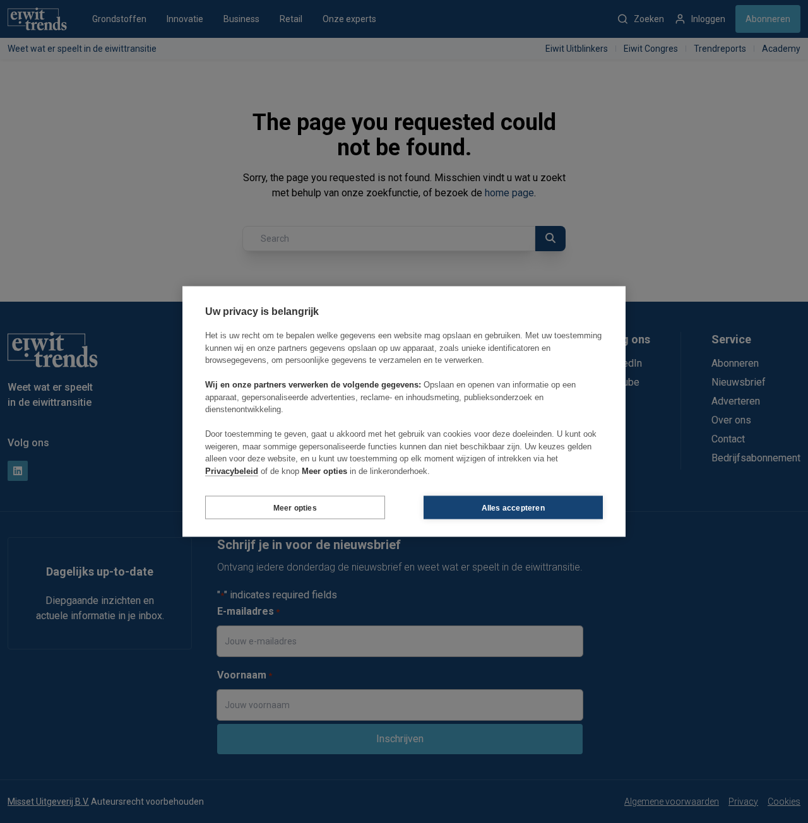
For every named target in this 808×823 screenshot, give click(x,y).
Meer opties (295, 507)
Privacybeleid (231, 470)
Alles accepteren (513, 507)
